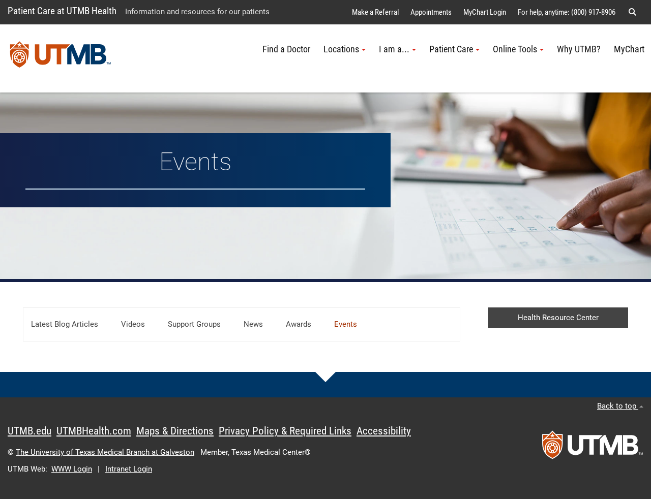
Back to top (617, 406)
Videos (133, 324)
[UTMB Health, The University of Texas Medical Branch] (592, 448)
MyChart (629, 49)
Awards (298, 324)
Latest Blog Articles (64, 324)
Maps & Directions (175, 431)
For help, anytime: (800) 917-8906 (566, 12)
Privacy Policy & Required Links (285, 431)
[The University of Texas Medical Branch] (60, 58)
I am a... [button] (394, 49)
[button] (632, 12)
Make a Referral (375, 12)
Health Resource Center (558, 317)
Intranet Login (128, 469)
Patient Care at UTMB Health (62, 11)
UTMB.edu (29, 431)
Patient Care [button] (451, 49)
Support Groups (194, 324)
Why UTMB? (579, 49)
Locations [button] (341, 49)
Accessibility (384, 431)
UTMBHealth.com (93, 431)
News (253, 324)
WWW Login (71, 469)
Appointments (431, 12)
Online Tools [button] (515, 49)
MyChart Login (484, 12)
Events (345, 324)
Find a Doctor (286, 49)
